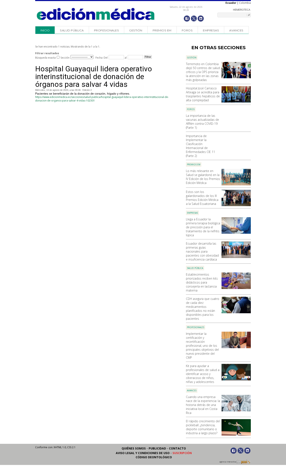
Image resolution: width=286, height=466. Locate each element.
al (125, 57)
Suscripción (182, 453)
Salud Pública (72, 30)
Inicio (45, 30)
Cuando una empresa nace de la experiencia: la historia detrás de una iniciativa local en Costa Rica (203, 405)
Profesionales (106, 30)
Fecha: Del (101, 57)
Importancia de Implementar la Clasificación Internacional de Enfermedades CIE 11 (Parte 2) (200, 146)
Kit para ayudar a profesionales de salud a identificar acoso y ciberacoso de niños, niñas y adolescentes (202, 374)
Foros (187, 30)
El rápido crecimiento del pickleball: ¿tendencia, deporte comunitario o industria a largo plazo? (203, 427)
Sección (65, 57)
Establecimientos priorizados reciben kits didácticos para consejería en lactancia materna (202, 282)
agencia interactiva (228, 462)
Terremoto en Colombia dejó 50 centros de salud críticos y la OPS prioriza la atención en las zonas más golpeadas (203, 72)
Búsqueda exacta (45, 57)
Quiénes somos (134, 448)
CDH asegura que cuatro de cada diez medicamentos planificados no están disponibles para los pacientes (202, 309)
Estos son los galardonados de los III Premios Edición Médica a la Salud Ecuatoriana (202, 198)
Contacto (177, 448)
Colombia (245, 3)
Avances (236, 30)
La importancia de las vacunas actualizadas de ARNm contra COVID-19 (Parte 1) (202, 122)
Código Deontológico (154, 457)
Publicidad (157, 448)
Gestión (135, 30)
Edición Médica (95, 14)
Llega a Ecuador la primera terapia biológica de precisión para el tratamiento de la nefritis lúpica (203, 227)
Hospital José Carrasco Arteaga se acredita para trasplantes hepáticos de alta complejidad (203, 94)
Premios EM (162, 30)
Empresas (211, 30)
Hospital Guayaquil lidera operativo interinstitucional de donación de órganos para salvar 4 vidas (93, 76)
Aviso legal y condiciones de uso (143, 453)
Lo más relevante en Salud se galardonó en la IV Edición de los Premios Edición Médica (203, 177)
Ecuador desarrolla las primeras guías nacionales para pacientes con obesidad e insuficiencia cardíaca (202, 251)
